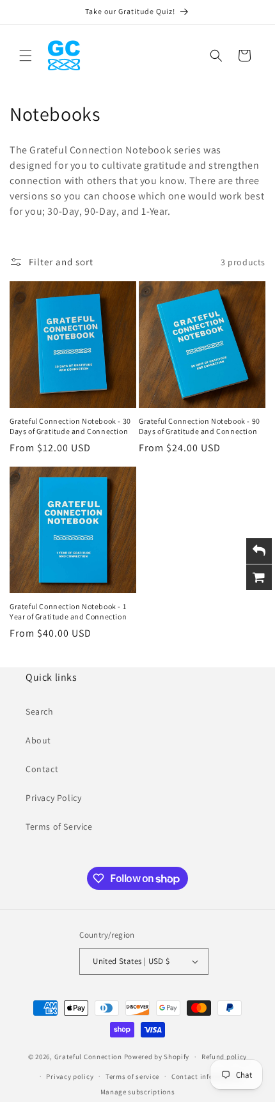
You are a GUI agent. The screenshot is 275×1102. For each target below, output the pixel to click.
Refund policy (224, 1056)
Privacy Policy (53, 797)
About (38, 740)
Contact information (205, 1076)
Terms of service (132, 1076)
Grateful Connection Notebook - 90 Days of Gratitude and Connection (199, 426)
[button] (26, 56)
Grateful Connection (88, 1056)
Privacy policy (69, 1076)
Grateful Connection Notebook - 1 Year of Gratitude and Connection (68, 611)
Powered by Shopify (157, 1056)
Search (40, 711)
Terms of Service (59, 826)
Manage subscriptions (137, 1091)
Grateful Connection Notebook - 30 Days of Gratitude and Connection (70, 426)
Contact (42, 769)
